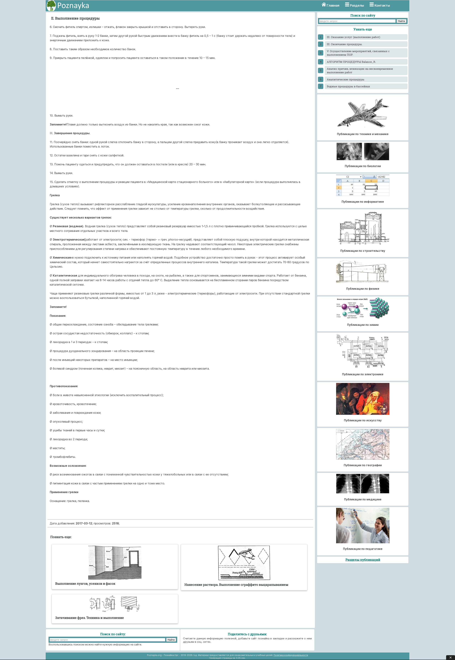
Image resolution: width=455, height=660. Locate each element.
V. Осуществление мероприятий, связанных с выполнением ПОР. (358, 52)
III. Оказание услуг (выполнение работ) (353, 37)
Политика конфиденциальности (291, 655)
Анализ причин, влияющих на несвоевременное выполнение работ (360, 70)
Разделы (357, 5)
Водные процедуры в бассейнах (348, 86)
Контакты (382, 5)
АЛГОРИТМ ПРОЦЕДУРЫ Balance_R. (351, 62)
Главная (333, 5)
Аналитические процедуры (345, 79)
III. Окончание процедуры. (345, 44)
